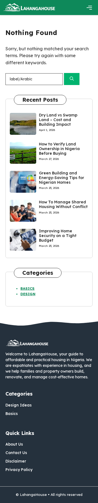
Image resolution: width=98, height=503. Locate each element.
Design (27, 294)
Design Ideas (18, 405)
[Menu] (89, 7)
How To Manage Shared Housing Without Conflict (63, 204)
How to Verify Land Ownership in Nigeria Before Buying (59, 149)
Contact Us (16, 452)
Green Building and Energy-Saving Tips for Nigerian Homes (61, 178)
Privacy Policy (18, 469)
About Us (14, 444)
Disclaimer (15, 461)
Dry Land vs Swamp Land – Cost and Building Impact (58, 120)
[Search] (71, 79)
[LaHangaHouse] (29, 7)
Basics (27, 288)
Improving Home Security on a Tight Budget (57, 236)
